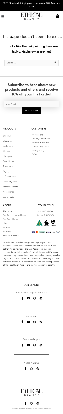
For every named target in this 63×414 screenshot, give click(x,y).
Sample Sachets (10, 186)
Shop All (7, 135)
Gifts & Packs (9, 176)
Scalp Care (8, 145)
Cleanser (7, 151)
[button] (6, 16)
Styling (6, 171)
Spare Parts (8, 196)
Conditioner (8, 161)
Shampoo (7, 156)
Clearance (7, 140)
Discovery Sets (10, 181)
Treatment (8, 166)
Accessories (8, 191)
